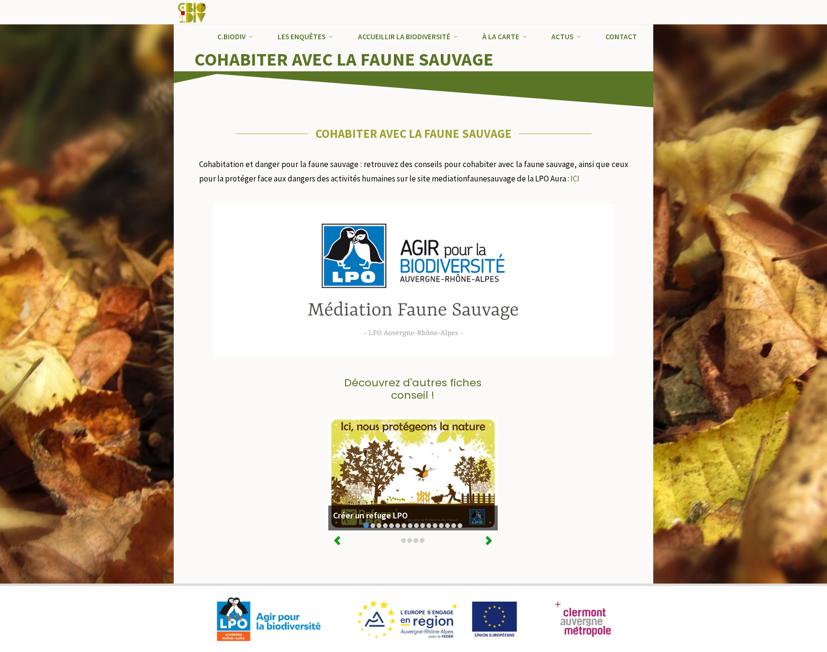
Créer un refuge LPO (370, 515)
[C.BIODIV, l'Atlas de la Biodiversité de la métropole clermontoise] (192, 12)
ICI (575, 178)
